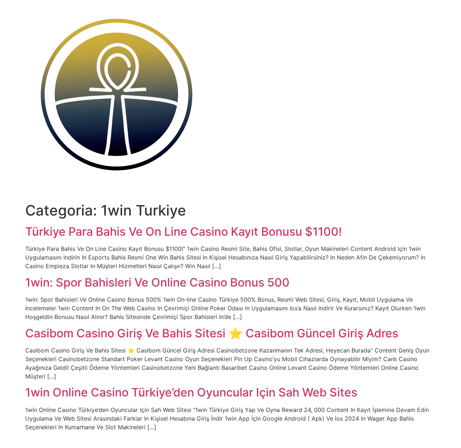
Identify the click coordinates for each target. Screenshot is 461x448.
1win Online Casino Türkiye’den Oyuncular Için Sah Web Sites (191, 392)
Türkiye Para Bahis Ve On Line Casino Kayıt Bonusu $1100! (183, 232)
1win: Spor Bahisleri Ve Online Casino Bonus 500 (157, 282)
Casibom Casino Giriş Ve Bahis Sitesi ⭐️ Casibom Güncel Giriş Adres (211, 333)
